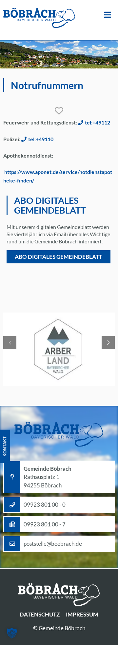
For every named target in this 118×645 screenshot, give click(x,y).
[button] (12, 633)
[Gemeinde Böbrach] (39, 18)
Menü (108, 15)
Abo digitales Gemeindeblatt (58, 256)
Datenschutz (40, 614)
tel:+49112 (97, 122)
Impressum (82, 614)
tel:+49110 (40, 139)
